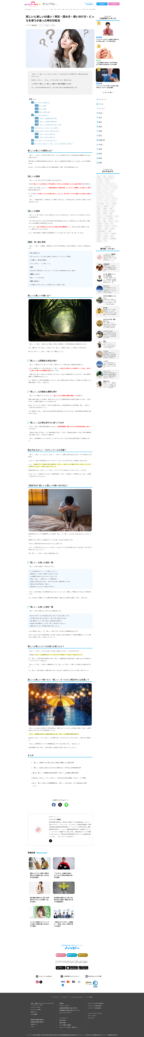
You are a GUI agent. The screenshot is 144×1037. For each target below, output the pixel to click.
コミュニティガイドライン (65, 1012)
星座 (99, 221)
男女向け (53, 25)
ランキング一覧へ (107, 92)
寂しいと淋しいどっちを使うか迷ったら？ (44, 140)
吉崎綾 (105, 208)
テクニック (107, 188)
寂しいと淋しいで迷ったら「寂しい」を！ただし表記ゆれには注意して (52, 143)
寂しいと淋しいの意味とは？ (41, 102)
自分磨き (114, 233)
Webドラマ (111, 176)
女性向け (113, 211)
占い (113, 206)
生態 (112, 223)
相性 (106, 228)
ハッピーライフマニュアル (76, 997)
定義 (51, 9)
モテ (106, 201)
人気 (108, 203)
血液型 (106, 236)
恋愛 (100, 131)
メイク (107, 198)
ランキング (113, 201)
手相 (104, 218)
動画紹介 (106, 206)
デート (115, 188)
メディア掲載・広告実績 (65, 1025)
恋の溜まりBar (109, 216)
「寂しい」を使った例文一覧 (45, 134)
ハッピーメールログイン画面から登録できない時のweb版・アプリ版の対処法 (107, 40)
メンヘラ (100, 201)
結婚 (110, 231)
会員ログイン (34, 1024)
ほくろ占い (100, 181)
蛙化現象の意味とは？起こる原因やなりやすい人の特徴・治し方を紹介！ (39, 900)
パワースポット (101, 196)
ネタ (112, 191)
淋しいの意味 (41, 109)
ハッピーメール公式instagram (95, 1005)
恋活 (100, 135)
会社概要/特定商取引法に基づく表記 (67, 1008)
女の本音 (105, 211)
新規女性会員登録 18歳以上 (37, 1019)
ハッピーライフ (44, 9)
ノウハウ (40, 25)
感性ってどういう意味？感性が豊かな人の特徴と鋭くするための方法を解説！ (39, 875)
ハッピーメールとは (35, 1007)
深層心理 (102, 140)
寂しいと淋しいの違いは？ (40, 115)
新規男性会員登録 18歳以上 (37, 1022)
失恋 (100, 117)
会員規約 (61, 1003)
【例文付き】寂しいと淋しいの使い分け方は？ (46, 131)
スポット (100, 188)
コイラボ (105, 186)
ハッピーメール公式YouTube (94, 1008)
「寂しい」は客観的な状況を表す (46, 118)
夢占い (111, 208)
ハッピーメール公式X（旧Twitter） (96, 1003)
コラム (101, 104)
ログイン (83, 954)
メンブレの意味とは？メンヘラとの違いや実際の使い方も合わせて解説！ (39, 924)
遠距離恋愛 (113, 238)
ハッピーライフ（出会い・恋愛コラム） (68, 1027)
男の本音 (107, 226)
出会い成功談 (62, 1020)
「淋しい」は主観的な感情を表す (46, 121)
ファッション (110, 196)
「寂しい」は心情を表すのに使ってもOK (48, 124)
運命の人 (105, 238)
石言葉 (112, 228)
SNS (104, 176)
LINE (99, 176)
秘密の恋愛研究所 (101, 231)
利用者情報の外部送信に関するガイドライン (69, 1010)
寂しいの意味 (41, 105)
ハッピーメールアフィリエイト (95, 1013)
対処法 (105, 213)
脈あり (106, 233)
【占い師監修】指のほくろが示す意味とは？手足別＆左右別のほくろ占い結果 (107, 63)
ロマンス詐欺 (100, 203)
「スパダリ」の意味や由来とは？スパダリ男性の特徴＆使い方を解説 (63, 875)
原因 (99, 208)
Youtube (99, 178)
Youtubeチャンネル (109, 178)
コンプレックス (114, 186)
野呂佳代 (100, 241)
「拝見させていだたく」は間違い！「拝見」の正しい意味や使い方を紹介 (63, 924)
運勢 (99, 238)
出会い (99, 37)
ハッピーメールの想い (36, 1009)
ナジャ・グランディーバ (103, 191)
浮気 (117, 221)
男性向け (100, 228)
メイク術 (115, 198)
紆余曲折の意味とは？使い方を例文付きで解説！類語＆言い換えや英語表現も (63, 900)
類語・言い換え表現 (43, 112)
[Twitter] (60, 805)
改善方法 (111, 218)
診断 (98, 60)
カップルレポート (63, 1018)
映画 (104, 221)
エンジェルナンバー (111, 183)
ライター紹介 (89, 997)
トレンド (102, 108)
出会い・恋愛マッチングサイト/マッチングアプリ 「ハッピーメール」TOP (42, 1004)
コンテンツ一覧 (91, 1015)
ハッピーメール (108, 193)
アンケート (102, 99)
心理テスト (100, 216)
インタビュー (100, 183)
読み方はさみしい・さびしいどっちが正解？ (45, 128)
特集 (100, 153)
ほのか (107, 181)
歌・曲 (110, 221)
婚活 (100, 122)
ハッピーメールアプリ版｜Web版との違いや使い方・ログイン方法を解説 (107, 86)
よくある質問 (34, 1014)
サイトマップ (91, 1018)
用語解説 (47, 25)
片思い (101, 144)
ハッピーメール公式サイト (67, 836)
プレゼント (100, 198)
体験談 (114, 203)
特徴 (100, 149)
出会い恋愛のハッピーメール (31, 9)
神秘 (100, 158)
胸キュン (100, 233)
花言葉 (99, 236)
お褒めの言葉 (62, 1022)
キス (99, 186)
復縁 (111, 213)
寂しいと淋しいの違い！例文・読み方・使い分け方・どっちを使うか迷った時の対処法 (75, 9)
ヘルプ (32, 1026)
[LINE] (66, 805)
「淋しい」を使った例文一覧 (45, 137)
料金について (34, 1012)
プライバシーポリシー (64, 1005)
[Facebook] (54, 805)
